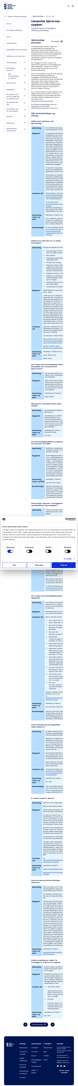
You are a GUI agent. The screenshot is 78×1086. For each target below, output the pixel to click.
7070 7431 (65, 1060)
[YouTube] (64, 1066)
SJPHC (45, 1060)
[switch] (29, 551)
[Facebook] (58, 1066)
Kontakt (33, 1056)
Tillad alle (63, 565)
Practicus (22, 1077)
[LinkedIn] (61, 1066)
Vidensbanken (47, 1048)
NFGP (45, 1052)
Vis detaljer (68, 559)
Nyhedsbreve (24, 1048)
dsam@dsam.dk (65, 1062)
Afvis (14, 565)
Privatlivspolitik (36, 1066)
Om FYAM (34, 1052)
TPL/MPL (46, 1056)
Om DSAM (34, 1048)
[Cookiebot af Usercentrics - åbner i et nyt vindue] (67, 519)
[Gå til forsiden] (10, 6)
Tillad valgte (39, 565)
